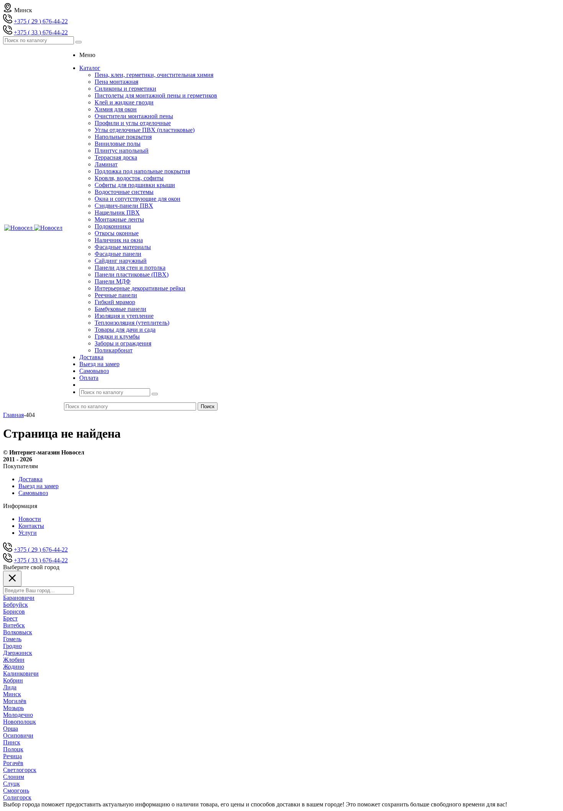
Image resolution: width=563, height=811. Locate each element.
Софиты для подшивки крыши (135, 185)
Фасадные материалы (123, 247)
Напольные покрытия (123, 137)
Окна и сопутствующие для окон (137, 198)
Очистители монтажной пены (134, 116)
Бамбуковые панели (120, 309)
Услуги (27, 532)
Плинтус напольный (122, 150)
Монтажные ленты (119, 219)
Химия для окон (116, 109)
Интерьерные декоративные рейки (140, 288)
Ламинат (106, 164)
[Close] (12, 578)
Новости (29, 519)
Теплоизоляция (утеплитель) (132, 322)
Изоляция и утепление (124, 316)
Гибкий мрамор (115, 302)
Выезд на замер (38, 486)
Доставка (30, 479)
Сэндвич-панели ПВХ (124, 205)
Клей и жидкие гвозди (124, 102)
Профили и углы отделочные (133, 123)
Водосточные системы (124, 192)
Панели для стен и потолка (130, 267)
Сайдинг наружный (121, 260)
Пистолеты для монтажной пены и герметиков (156, 95)
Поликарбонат (114, 350)
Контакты (31, 526)
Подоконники (113, 226)
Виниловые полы (118, 143)
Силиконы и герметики (125, 88)
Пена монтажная (116, 81)
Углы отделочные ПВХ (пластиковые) (145, 130)
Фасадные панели (118, 254)
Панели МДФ (113, 281)
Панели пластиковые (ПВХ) (132, 274)
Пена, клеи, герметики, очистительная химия (154, 75)
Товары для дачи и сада (125, 329)
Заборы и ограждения (123, 343)
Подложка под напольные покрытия (142, 171)
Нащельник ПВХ (117, 212)
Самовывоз (33, 493)
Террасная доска (116, 157)
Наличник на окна (119, 240)
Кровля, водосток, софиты (129, 178)
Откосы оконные (117, 233)
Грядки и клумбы (117, 336)
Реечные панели (116, 295)
